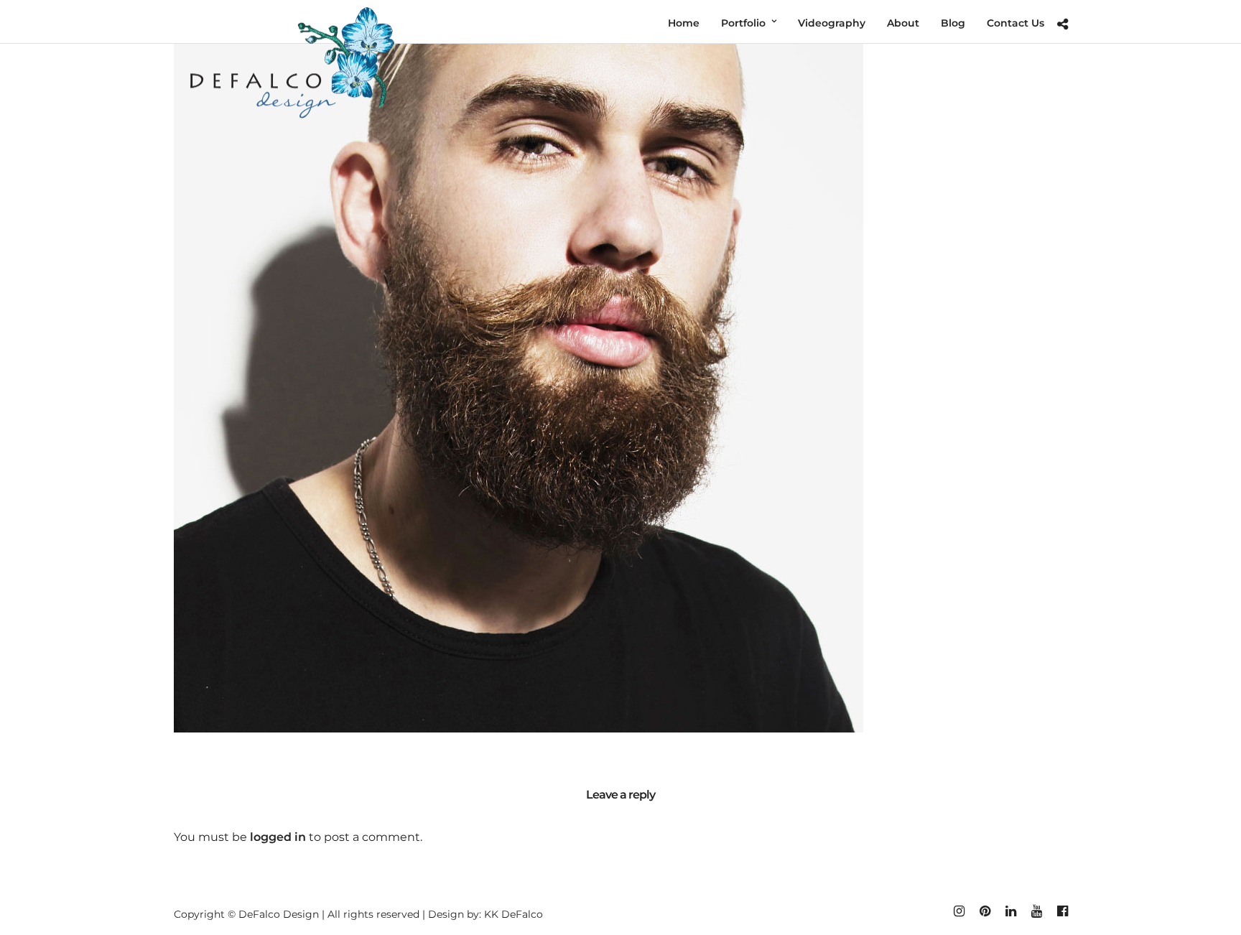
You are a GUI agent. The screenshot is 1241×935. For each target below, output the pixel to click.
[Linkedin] (1010, 911)
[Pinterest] (984, 911)
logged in (278, 837)
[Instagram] (959, 911)
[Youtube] (1036, 911)
